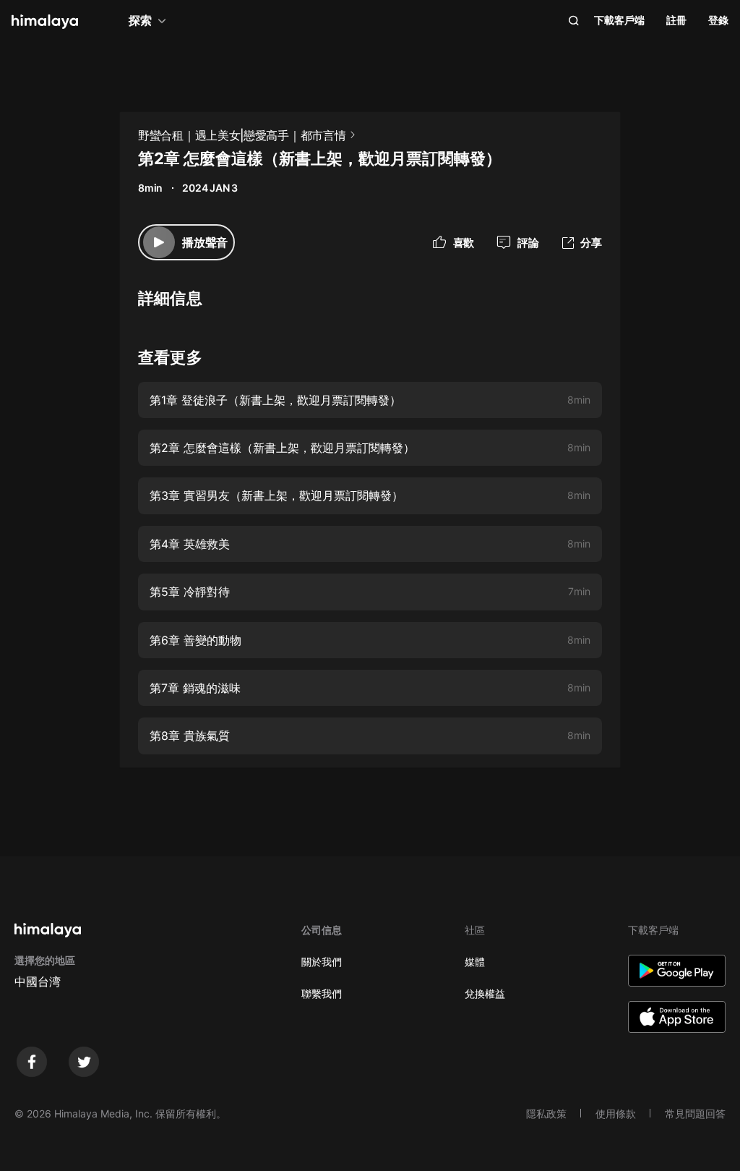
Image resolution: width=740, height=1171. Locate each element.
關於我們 (321, 961)
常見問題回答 (695, 1113)
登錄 (718, 20)
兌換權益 (485, 993)
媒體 (475, 961)
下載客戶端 (619, 20)
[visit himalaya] (45, 21)
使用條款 (615, 1113)
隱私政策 (546, 1113)
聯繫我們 (321, 993)
